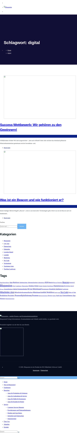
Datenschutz (7, 246)
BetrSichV (72, 282)
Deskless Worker (34, 286)
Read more (7, 148)
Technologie (7, 263)
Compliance (18, 286)
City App (6, 243)
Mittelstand (37, 292)
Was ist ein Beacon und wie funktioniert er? (32, 200)
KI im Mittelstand (34, 289)
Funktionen (7, 387)
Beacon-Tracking (57, 282)
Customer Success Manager (16, 407)
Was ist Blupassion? (10, 385)
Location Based (8, 252)
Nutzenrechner (12, 419)
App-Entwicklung (4, 282)
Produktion (3, 295)
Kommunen (45, 289)
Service (50, 295)
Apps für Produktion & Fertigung (17, 393)
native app (57, 292)
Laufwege (65, 289)
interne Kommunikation (20, 289)
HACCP (72, 286)
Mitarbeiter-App (7, 292)
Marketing (7, 258)
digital (40, 286)
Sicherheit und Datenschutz (16, 416)
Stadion (54, 295)
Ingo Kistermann (9, 136)
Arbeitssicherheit (33, 282)
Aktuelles (6, 424)
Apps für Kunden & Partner (16, 402)
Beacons (65, 282)
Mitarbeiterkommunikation (24, 292)
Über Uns (7, 421)
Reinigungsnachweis (43, 295)
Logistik (6, 255)
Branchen (6, 390)
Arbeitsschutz (23, 282)
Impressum (36, 370)
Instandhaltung (8, 289)
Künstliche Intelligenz (55, 289)
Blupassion (7, 241)
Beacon (50, 282)
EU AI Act (67, 286)
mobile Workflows (47, 292)
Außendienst (41, 282)
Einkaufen (7, 249)
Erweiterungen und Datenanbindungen (19, 410)
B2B (46, 282)
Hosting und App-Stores (15, 413)
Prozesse (35, 295)
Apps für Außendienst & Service (17, 396)
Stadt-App (59, 295)
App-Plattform (14, 282)
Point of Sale (72, 292)
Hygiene (2, 289)
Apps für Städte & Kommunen (17, 399)
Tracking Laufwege (9, 269)
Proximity (11, 295)
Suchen (2, 222)
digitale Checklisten (48, 286)
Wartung (2, 298)
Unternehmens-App (68, 295)
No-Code (6, 260)
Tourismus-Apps (9, 266)
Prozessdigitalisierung (23, 295)
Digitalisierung (59, 286)
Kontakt (6, 427)
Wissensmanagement (9, 298)
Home (5, 382)
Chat (14, 286)
